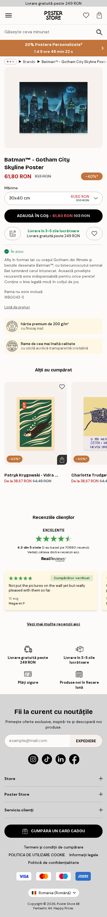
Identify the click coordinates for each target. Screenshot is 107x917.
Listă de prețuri (17, 307)
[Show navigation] (8, 15)
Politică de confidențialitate (53, 862)
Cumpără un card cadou (58, 831)
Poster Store (66, 904)
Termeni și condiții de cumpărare (53, 847)
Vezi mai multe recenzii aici (53, 624)
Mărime (11, 187)
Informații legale (83, 854)
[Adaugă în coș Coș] (62, 460)
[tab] (86, 15)
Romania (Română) (55, 893)
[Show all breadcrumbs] (10, 61)
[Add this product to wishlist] (94, 233)
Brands (29, 61)
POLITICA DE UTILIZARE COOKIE (37, 854)
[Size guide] (12, 233)
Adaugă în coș (53, 215)
